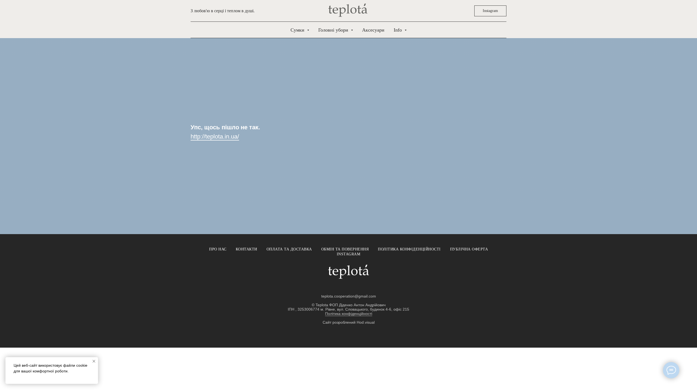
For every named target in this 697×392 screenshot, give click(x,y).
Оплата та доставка (289, 249)
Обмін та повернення (345, 249)
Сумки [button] (298, 30)
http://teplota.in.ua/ (215, 136)
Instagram (348, 254)
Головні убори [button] (334, 30)
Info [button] (398, 30)
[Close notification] (94, 361)
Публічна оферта (469, 249)
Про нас (218, 249)
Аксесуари (373, 30)
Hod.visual (366, 322)
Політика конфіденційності (409, 249)
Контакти (246, 249)
